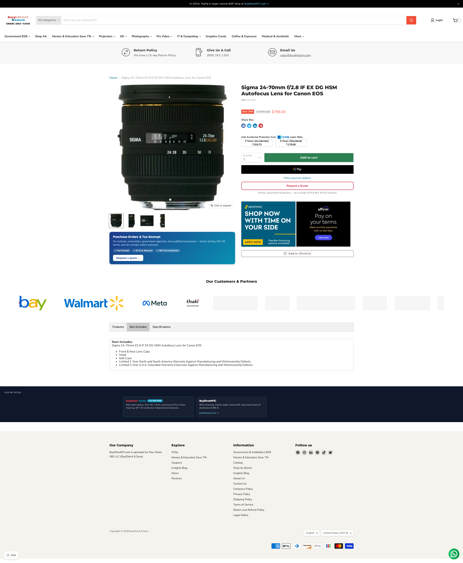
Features (118, 326)
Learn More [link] (296, 137)
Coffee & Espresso (244, 36)
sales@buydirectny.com (295, 55)
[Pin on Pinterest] (261, 126)
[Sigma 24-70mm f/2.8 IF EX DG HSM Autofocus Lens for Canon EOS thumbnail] (116, 221)
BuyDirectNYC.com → (256, 3)
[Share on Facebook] (243, 126)
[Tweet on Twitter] (249, 126)
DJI (122, 36)
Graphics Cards (216, 36)
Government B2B (16, 36)
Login (439, 20)
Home (113, 77)
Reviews (176, 478)
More (298, 36)
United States (335, 533)
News (175, 473)
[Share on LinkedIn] (255, 126)
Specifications (161, 326)
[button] (297, 253)
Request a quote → (128, 257)
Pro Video (163, 36)
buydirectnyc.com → (209, 413)
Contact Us (240, 483)
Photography (141, 36)
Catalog (238, 462)
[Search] (411, 20)
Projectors (106, 36)
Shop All (41, 36)
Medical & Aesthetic (275, 36)
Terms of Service (243, 504)
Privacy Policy (241, 494)
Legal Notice (240, 515)
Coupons (176, 462)
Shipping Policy (242, 499)
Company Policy (243, 489)
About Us (239, 478)
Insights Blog (179, 468)
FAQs (174, 452)
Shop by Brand (242, 468)
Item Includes (138, 326)
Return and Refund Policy (248, 510)
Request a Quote (297, 186)
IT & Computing (188, 36)
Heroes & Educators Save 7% (72, 36)
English (310, 533)
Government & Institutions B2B (252, 452)
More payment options (297, 178)
